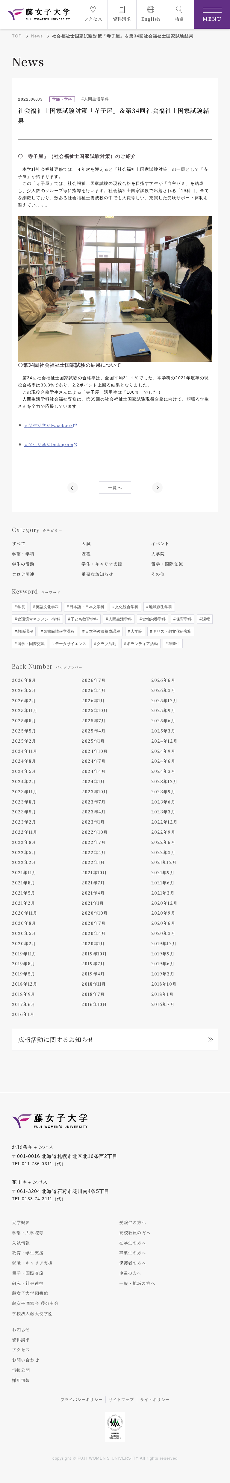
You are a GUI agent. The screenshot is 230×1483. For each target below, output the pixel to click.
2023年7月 (93, 802)
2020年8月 (24, 923)
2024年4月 (93, 771)
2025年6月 (163, 720)
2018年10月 (164, 984)
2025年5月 (24, 731)
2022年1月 (93, 862)
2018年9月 (23, 994)
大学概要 (21, 1222)
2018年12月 (24, 984)
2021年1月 (92, 903)
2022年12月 (164, 822)
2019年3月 (163, 974)
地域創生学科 (160, 607)
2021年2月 (23, 903)
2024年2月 (24, 781)
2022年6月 (163, 842)
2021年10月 (94, 872)
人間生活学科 (119, 619)
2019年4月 (93, 974)
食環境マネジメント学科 (38, 619)
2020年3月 (163, 933)
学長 (20, 607)
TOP (17, 36)
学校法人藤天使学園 (32, 1313)
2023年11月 (24, 791)
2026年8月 (24, 680)
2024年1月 (93, 781)
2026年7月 (93, 680)
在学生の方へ (132, 1243)
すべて (18, 543)
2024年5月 (24, 771)
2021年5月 (23, 893)
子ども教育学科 (83, 619)
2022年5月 (24, 852)
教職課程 (24, 631)
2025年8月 (24, 720)
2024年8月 (24, 761)
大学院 (158, 554)
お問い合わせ (25, 1360)
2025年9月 (163, 710)
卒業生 (173, 643)
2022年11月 (24, 832)
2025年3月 (163, 731)
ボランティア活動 (141, 643)
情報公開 (21, 1370)
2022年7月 (93, 842)
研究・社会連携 (28, 1283)
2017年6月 (23, 1004)
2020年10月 (94, 913)
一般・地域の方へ (137, 1283)
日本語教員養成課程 (102, 631)
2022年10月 (94, 832)
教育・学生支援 (28, 1253)
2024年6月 (163, 761)
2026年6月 (163, 680)
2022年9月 (163, 832)
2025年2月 (24, 741)
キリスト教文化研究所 (172, 631)
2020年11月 (24, 913)
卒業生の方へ (132, 1253)
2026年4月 (93, 690)
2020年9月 (163, 913)
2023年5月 (24, 812)
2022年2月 (24, 862)
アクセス (21, 1350)
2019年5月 (23, 974)
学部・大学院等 (28, 1233)
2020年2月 (24, 943)
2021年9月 (163, 872)
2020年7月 (93, 923)
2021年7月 (93, 883)
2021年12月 (164, 862)
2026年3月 (163, 690)
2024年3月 (163, 771)
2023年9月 (163, 791)
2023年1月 (93, 822)
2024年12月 (164, 741)
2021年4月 (93, 893)
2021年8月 (23, 883)
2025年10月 (94, 710)
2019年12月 (164, 943)
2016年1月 (23, 1014)
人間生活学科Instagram (48, 444)
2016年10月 (94, 1004)
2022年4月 (93, 852)
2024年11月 (24, 751)
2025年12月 (164, 700)
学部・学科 (23, 554)
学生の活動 (23, 564)
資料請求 (21, 1340)
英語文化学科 (46, 607)
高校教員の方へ (135, 1233)
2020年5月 (24, 933)
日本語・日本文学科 (86, 607)
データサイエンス (70, 643)
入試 (85, 543)
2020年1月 (93, 943)
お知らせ (21, 1330)
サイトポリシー (155, 1399)
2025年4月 (93, 731)
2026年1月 (93, 700)
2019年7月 (93, 963)
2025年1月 (93, 741)
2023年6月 (163, 802)
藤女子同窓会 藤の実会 (35, 1303)
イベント (160, 543)
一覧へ (115, 487)
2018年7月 (93, 994)
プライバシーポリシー (81, 1399)
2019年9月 (163, 954)
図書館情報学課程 (58, 631)
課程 (85, 554)
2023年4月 (93, 812)
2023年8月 (24, 802)
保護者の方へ (132, 1263)
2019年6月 (163, 963)
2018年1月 (162, 994)
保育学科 (183, 619)
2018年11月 (93, 984)
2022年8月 (24, 842)
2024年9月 (163, 751)
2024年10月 (94, 751)
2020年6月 (163, 923)
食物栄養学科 (153, 619)
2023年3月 (163, 812)
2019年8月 (23, 963)
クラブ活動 (106, 643)
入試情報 (21, 1243)
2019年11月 (24, 954)
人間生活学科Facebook (48, 425)
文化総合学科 (126, 607)
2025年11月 (24, 710)
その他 (158, 574)
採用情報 (21, 1380)
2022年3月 (163, 852)
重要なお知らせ (97, 574)
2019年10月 (94, 954)
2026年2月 (24, 700)
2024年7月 (93, 761)
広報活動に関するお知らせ (56, 1039)
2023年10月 (94, 791)
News (37, 36)
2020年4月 (93, 933)
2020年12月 (164, 903)
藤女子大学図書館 (30, 1293)
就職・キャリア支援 (32, 1263)
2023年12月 (164, 781)
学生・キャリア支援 (101, 564)
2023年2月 (24, 822)
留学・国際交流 (167, 564)
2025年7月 (93, 720)
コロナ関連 (23, 574)
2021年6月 (163, 883)
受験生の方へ (132, 1222)
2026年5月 (24, 690)
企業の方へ (130, 1273)
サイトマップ (121, 1399)
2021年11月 (24, 872)
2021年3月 (163, 893)
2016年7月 (163, 1004)
